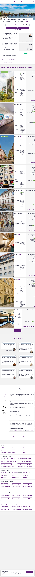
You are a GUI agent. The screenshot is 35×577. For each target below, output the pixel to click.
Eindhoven (3, 475)
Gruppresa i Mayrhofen (27, 504)
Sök (17, 27)
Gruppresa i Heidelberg (16, 507)
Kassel (13, 475)
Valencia (2, 447)
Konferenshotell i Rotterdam (6, 487)
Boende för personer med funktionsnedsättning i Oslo (25, 463)
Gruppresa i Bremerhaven (16, 509)
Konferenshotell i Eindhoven (6, 495)
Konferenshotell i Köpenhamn (27, 498)
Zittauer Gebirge (4, 472)
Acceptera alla (30, 571)
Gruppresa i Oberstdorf (5, 504)
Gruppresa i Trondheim (27, 507)
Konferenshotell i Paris (16, 495)
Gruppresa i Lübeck (15, 504)
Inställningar (29, 573)
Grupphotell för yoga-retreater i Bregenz (25, 466)
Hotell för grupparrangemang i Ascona (24, 458)
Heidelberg (25, 477)
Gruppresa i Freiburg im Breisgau (27, 506)
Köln (24, 447)
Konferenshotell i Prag (16, 493)
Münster (3, 450)
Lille (2, 473)
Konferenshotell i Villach (5, 497)
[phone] (31, 1)
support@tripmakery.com (19, 430)
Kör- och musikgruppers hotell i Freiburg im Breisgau (25, 461)
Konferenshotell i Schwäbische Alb (6, 486)
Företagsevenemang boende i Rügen (7, 466)
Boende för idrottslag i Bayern (6, 463)
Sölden (24, 449)
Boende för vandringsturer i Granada (7, 464)
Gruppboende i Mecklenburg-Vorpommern (8, 461)
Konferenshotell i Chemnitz (27, 484)
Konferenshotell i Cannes (16, 483)
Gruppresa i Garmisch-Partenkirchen (17, 506)
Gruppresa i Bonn (4, 507)
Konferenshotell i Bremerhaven (27, 483)
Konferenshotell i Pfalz (16, 486)
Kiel (2, 477)
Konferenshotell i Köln (16, 497)
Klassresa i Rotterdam (27, 493)
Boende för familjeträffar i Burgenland (8, 459)
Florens (13, 447)
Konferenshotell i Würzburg (6, 498)
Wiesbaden (25, 450)
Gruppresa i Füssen (4, 506)
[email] (33, 1)
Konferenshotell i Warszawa (17, 484)
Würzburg (24, 473)
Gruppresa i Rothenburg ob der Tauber (6, 509)
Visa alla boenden (17, 330)
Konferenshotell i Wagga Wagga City (27, 487)
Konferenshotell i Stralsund (6, 484)
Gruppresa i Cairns (4, 483)
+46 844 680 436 (29, 49)
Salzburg (13, 449)
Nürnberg (14, 450)
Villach (13, 452)
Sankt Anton (14, 473)
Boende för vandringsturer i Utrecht (24, 464)
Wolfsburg (14, 477)
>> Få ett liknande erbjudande (28, 326)
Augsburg (3, 449)
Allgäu (24, 452)
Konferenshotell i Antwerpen (27, 497)
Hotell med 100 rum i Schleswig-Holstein (8, 458)
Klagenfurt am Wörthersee (6, 452)
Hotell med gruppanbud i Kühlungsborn (24, 459)
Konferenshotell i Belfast (27, 486)
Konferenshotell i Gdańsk (27, 495)
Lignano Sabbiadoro (15, 472)
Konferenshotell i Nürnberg (6, 493)
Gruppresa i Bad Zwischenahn (27, 509)
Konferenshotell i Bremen (16, 487)
